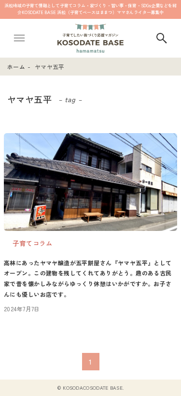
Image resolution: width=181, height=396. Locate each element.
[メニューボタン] (19, 38)
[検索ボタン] (161, 38)
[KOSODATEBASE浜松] (90, 38)
